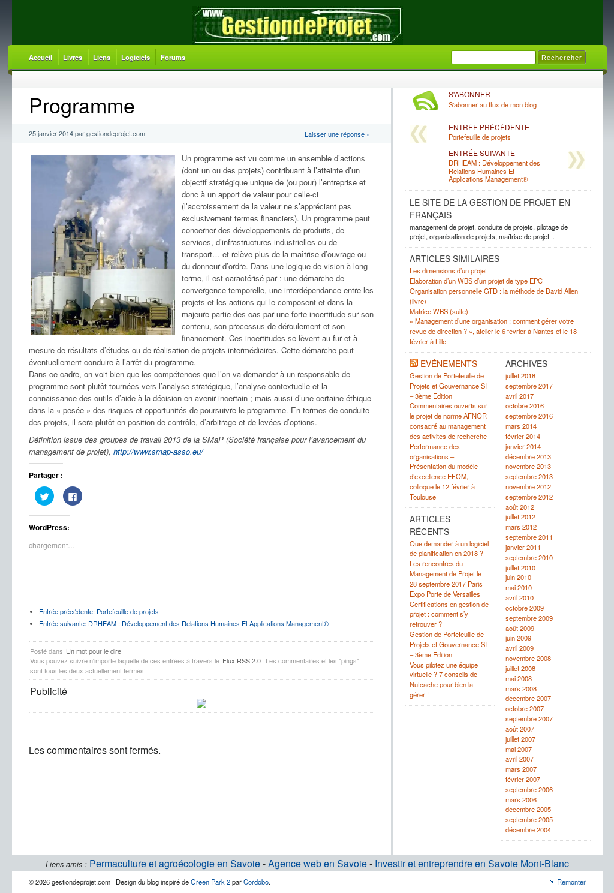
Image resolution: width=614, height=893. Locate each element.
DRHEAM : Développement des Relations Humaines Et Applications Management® (184, 623)
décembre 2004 (528, 829)
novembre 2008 (528, 658)
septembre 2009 (529, 618)
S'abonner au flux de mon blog (493, 99)
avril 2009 (519, 648)
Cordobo (256, 881)
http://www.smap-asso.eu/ (158, 451)
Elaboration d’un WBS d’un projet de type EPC (476, 280)
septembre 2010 (529, 557)
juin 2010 (518, 577)
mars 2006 (521, 799)
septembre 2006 (529, 789)
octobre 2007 (524, 708)
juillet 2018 (520, 375)
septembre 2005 (529, 819)
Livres (72, 57)
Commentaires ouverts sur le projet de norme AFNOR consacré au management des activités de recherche (448, 420)
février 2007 (522, 779)
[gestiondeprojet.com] (297, 25)
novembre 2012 (528, 486)
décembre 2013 (528, 456)
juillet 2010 (520, 567)
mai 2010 (518, 587)
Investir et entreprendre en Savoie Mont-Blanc (472, 863)
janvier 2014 (523, 446)
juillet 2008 (520, 668)
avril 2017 (519, 396)
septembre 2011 (529, 537)
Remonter (571, 881)
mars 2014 (521, 426)
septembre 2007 (529, 718)
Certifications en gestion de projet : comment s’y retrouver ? (449, 614)
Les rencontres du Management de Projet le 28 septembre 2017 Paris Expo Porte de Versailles (446, 578)
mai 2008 (518, 678)
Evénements (448, 363)
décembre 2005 (528, 809)
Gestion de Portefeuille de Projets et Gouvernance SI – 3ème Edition (448, 386)
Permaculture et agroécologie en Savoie (174, 863)
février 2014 (522, 436)
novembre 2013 (528, 466)
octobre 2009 (524, 607)
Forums (173, 57)
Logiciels (135, 57)
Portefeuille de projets (99, 611)
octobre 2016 (524, 405)
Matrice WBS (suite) (439, 311)
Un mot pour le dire (93, 651)
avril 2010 (519, 597)
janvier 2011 (523, 547)
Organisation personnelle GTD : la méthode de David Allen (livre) (494, 296)
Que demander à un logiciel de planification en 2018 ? (449, 548)
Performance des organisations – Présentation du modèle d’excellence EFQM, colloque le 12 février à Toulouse (444, 471)
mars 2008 (521, 688)
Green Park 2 (210, 881)
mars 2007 (521, 769)
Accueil (40, 57)
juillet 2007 (520, 739)
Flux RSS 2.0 (241, 660)
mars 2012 (521, 526)
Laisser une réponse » (337, 134)
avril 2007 (519, 758)
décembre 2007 (528, 698)
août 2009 (519, 628)
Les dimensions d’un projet (448, 270)
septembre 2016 (529, 415)
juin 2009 (518, 637)
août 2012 (519, 507)
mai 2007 (518, 749)
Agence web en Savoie (317, 863)
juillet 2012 (520, 516)
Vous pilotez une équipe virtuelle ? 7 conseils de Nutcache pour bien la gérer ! (444, 679)
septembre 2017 (529, 385)
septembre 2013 (529, 476)
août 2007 (519, 728)
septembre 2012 (529, 496)
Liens (101, 57)
